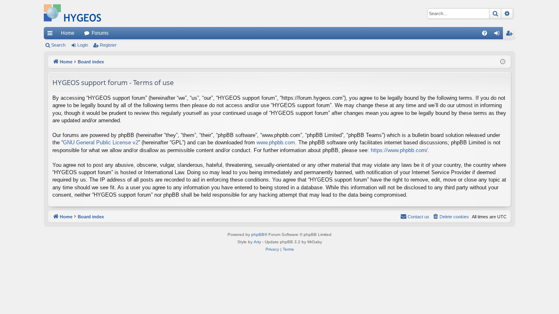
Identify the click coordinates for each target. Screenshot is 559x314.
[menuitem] (484, 33)
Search (58, 45)
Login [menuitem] (498, 34)
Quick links (51, 34)
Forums (100, 33)
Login (82, 45)
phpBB (257, 234)
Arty (257, 242)
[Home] (72, 13)
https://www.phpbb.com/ (399, 150)
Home (67, 33)
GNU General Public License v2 (100, 142)
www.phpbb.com (276, 142)
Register (108, 45)
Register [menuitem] (510, 34)
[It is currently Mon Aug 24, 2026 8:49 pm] (502, 62)
